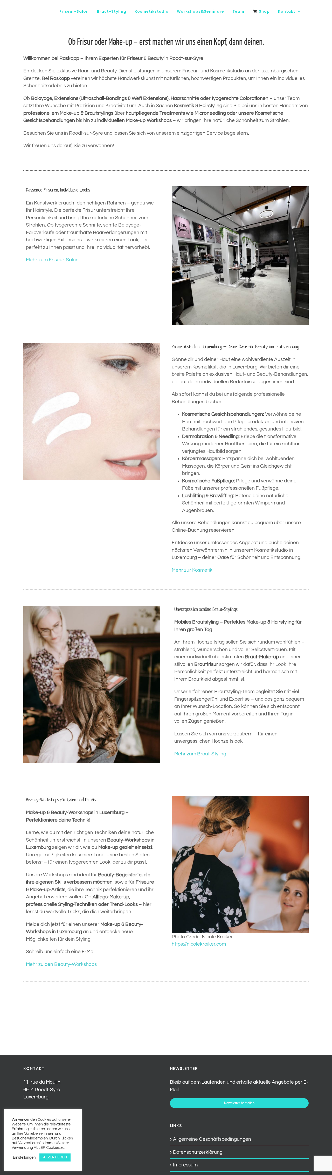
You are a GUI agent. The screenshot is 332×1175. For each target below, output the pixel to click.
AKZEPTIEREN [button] (55, 1157)
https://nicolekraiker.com (199, 944)
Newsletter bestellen (239, 1103)
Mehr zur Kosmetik (192, 570)
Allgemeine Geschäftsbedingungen (212, 1139)
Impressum (185, 1164)
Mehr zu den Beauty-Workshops (61, 964)
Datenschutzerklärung (198, 1152)
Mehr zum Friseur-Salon (52, 259)
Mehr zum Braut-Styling (200, 753)
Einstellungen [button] (24, 1157)
